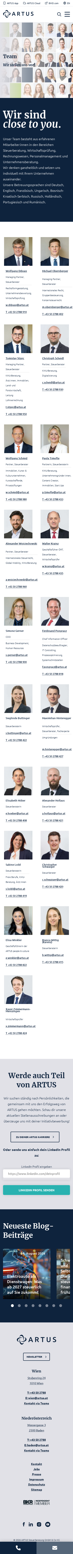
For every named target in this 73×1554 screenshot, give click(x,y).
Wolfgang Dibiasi (16, 271)
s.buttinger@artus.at (18, 733)
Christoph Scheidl (53, 358)
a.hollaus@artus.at (53, 813)
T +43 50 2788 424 (16, 1033)
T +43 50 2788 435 (52, 573)
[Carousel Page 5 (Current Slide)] (40, 1305)
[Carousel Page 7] (53, 1305)
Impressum (36, 1479)
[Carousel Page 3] (26, 1305)
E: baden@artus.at (36, 1445)
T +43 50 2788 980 (16, 499)
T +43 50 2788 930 (52, 389)
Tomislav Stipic (15, 358)
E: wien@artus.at (36, 1398)
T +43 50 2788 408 (16, 820)
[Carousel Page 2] (19, 1305)
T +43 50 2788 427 (52, 756)
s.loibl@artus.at (15, 889)
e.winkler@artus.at (17, 958)
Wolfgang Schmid (16, 458)
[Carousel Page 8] (60, 1305)
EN (68, 3)
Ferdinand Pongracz (54, 631)
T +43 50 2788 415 (52, 962)
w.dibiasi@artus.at (17, 305)
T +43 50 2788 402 (52, 314)
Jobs (36, 1469)
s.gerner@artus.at (17, 655)
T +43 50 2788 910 (16, 312)
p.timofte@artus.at (53, 492)
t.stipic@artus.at (16, 407)
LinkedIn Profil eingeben (36, 1166)
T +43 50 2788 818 (52, 674)
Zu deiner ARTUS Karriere (33, 1137)
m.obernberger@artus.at (57, 307)
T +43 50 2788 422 (16, 740)
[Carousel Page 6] (46, 1305)
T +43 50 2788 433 (52, 499)
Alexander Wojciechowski (21, 543)
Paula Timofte (50, 458)
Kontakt (36, 1464)
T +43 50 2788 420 (52, 886)
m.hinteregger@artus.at (57, 749)
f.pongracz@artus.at (54, 667)
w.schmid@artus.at (17, 492)
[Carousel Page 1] (12, 1305)
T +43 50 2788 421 (52, 820)
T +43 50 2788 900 (16, 662)
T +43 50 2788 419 (16, 896)
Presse (36, 1474)
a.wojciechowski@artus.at (22, 579)
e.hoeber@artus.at (17, 813)
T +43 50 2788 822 (16, 965)
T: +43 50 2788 (36, 1392)
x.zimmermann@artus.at (20, 1026)
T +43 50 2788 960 (16, 586)
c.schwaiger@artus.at (55, 879)
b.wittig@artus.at (53, 955)
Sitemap (36, 1489)
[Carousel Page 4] (33, 1305)
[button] (59, 14)
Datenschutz (36, 1484)
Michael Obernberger (55, 271)
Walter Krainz (50, 543)
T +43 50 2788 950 (16, 414)
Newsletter (34, 1356)
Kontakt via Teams (36, 1403)
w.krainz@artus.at (53, 566)
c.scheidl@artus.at (53, 382)
